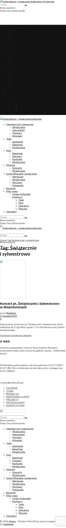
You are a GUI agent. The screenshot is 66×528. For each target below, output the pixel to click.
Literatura (23, 107)
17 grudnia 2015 (8, 315)
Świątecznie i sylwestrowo (25, 240)
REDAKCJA (12, 393)
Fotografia (17, 87)
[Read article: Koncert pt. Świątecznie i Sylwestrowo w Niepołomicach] (33, 279)
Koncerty (17, 69)
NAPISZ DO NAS (15, 405)
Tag (9, 240)
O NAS (10, 390)
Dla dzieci (11, 113)
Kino (8, 52)
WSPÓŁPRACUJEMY (17, 396)
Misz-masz (12, 93)
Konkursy (17, 99)
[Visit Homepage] (27, 1)
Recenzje (11, 90)
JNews (12, 521)
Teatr (9, 40)
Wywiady (17, 37)
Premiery (17, 35)
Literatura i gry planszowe (19, 26)
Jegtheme (8, 524)
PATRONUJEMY (15, 402)
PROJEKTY (12, 399)
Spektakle (17, 43)
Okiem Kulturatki (21, 96)
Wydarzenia (18, 29)
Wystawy (17, 84)
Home (3, 240)
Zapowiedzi (18, 32)
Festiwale (17, 61)
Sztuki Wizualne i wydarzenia (21, 75)
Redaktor (11, 313)
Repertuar (17, 46)
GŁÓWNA (11, 387)
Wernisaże (17, 78)
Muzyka (10, 67)
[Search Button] (26, 5)
